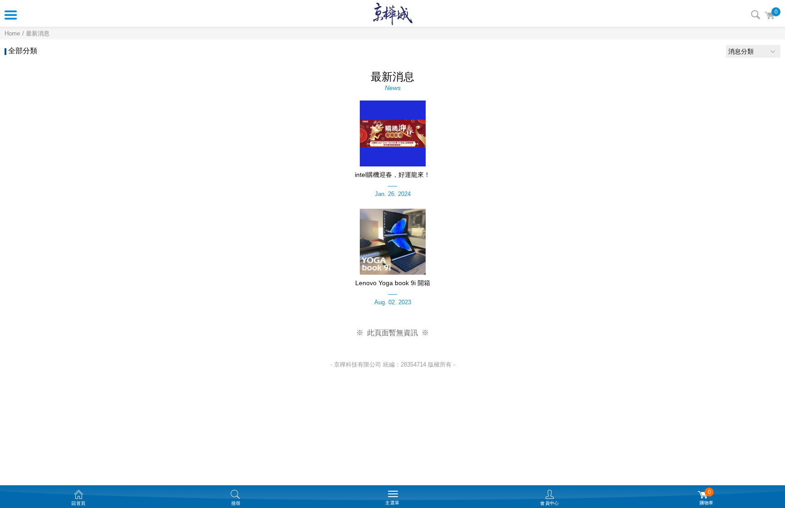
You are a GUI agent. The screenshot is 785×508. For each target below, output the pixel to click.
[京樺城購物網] (392, 13)
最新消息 (38, 33)
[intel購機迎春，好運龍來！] (392, 133)
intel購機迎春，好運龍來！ (392, 174)
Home (12, 33)
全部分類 (22, 51)
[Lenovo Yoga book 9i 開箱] (392, 242)
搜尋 (755, 14)
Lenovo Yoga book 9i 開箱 (392, 283)
